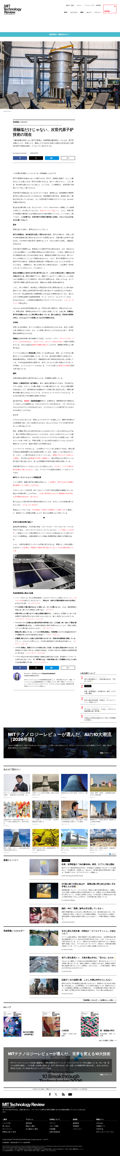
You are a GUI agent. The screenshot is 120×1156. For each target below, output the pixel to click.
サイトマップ (6, 1129)
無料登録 (107, 11)
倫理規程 (76, 1123)
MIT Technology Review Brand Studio (73, 876)
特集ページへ (104, 753)
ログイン (79, 5)
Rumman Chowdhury (69, 922)
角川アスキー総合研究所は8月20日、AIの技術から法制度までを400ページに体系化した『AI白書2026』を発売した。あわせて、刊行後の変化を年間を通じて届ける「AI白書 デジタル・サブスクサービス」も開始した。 (89, 870)
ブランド (52, 1123)
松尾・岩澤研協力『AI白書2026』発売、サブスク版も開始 (100, 689)
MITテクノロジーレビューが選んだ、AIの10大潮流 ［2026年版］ (59, 737)
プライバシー (77, 1129)
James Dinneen (67, 971)
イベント (97, 12)
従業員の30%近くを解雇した (39, 458)
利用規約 (76, 1126)
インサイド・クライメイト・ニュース (29, 619)
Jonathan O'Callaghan (69, 900)
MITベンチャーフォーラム (105, 1132)
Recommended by (104, 854)
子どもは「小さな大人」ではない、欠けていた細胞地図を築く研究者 (100, 709)
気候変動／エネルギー (20, 122)
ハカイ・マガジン (53, 634)
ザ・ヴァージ (48, 628)
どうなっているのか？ (30, 505)
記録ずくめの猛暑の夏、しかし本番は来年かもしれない (87, 980)
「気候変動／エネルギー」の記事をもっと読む (97, 1000)
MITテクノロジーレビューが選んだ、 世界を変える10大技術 (59, 1054)
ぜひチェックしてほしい (49, 210)
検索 (97, 5)
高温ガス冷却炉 (64, 365)
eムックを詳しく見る (106, 1040)
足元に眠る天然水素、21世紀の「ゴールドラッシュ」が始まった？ (100, 700)
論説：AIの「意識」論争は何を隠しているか (82, 908)
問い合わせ (6, 1126)
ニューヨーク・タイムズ (35, 653)
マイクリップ (89, 5)
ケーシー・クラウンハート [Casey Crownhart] (39, 673)
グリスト (50, 610)
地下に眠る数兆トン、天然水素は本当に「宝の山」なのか (100, 679)
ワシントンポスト (41, 662)
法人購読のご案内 (32, 1129)
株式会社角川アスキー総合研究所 (20, 1142)
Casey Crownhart (21, 153)
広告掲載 (52, 1129)
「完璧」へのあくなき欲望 (69, 1032)
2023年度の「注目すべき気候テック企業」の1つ (49, 510)
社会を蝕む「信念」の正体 (107, 1032)
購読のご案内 (70, 5)
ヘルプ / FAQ (6, 1123)
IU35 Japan (99, 1123)
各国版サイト (100, 1126)
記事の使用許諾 (54, 1132)
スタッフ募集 (53, 1126)
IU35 (65, 12)
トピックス (74, 12)
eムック (89, 12)
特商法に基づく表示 (9, 1132)
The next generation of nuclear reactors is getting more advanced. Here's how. (37, 125)
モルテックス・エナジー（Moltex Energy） (49, 342)
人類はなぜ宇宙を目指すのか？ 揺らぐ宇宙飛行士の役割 (100, 718)
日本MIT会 (99, 1129)
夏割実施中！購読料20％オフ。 (60, 34)
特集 (82, 12)
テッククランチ (34, 603)
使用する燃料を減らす (40, 345)
